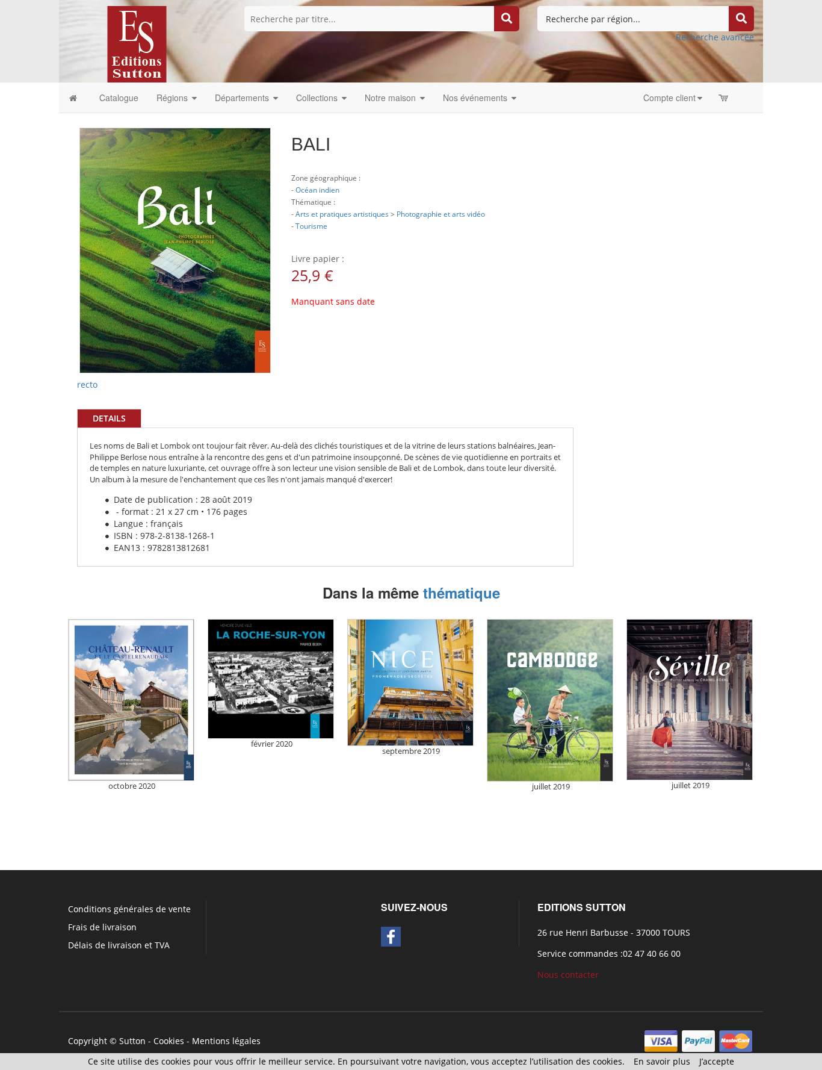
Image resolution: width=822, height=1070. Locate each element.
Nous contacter (568, 974)
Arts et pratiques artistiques (342, 214)
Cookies (168, 1041)
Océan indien (317, 189)
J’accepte (716, 1061)
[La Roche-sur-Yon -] (271, 679)
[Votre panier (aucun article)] (724, 97)
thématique (461, 592)
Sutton (132, 1041)
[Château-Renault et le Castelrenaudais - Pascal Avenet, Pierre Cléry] (131, 700)
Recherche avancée (715, 37)
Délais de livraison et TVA (119, 945)
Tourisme (311, 226)
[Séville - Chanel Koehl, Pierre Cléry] (689, 699)
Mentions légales (226, 1041)
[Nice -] (410, 682)
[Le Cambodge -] (550, 700)
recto (87, 384)
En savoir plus (662, 1061)
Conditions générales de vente (129, 909)
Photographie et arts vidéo (441, 214)
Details (109, 418)
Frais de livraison (102, 927)
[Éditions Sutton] (137, 43)
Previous (61, 198)
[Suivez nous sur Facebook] (391, 937)
